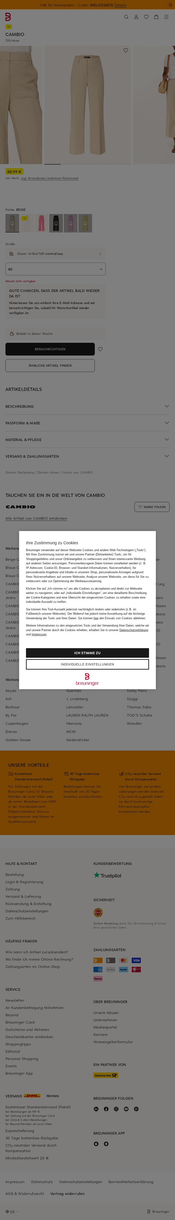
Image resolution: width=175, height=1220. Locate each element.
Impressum (39, 634)
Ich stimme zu (87, 653)
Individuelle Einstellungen (87, 664)
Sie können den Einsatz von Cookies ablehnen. (112, 618)
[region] (87, 610)
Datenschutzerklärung (133, 630)
